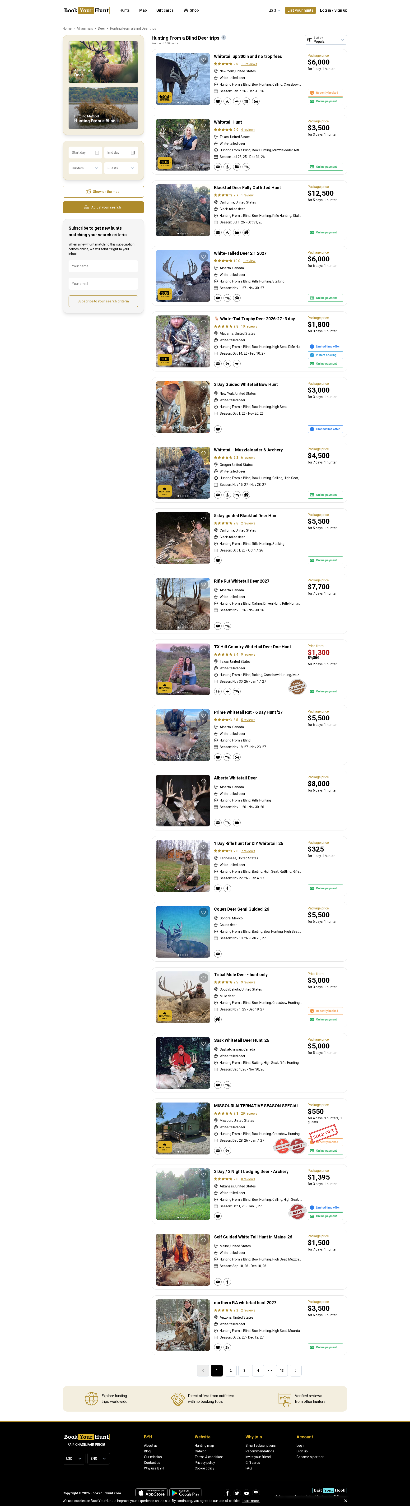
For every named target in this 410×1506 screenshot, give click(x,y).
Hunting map (204, 1445)
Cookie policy (204, 1468)
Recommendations (260, 1451)
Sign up (340, 10)
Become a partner (310, 1457)
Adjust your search (106, 207)
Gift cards (253, 1462)
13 (282, 1370)
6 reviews (248, 457)
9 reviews (248, 654)
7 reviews (248, 851)
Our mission (153, 1457)
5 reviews (248, 720)
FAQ (249, 1468)
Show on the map (106, 192)
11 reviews (249, 64)
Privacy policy (205, 1462)
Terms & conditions (209, 1457)
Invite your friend (258, 1457)
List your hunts (300, 10)
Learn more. (251, 1501)
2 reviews (248, 523)
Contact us (152, 1462)
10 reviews (249, 326)
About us (151, 1445)
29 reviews (249, 1113)
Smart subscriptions (261, 1445)
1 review (247, 195)
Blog (147, 1451)
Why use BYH (154, 1468)
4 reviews (248, 130)
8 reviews (248, 1179)
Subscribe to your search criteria (103, 301)
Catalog (200, 1451)
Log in (325, 10)
